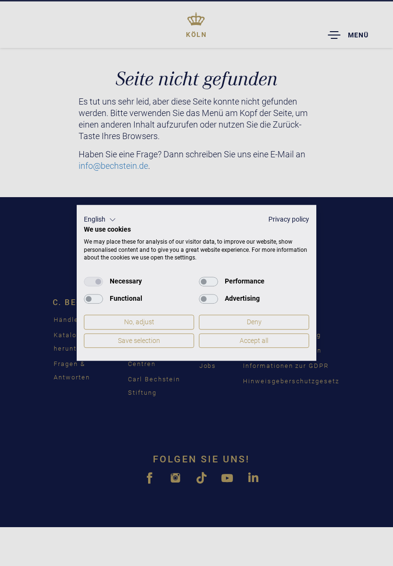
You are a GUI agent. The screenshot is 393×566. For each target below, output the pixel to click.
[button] (100, 219)
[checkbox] (93, 281)
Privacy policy (288, 219)
